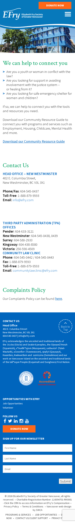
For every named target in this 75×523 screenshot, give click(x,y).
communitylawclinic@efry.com (35, 270)
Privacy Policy (11, 506)
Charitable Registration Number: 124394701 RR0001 (44, 499)
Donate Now (55, 5)
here (58, 298)
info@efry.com (23, 200)
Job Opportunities (13, 403)
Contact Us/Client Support (31, 518)
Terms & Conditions (32, 506)
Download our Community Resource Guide (34, 141)
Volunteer (8, 407)
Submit (65, 481)
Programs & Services (18, 514)
